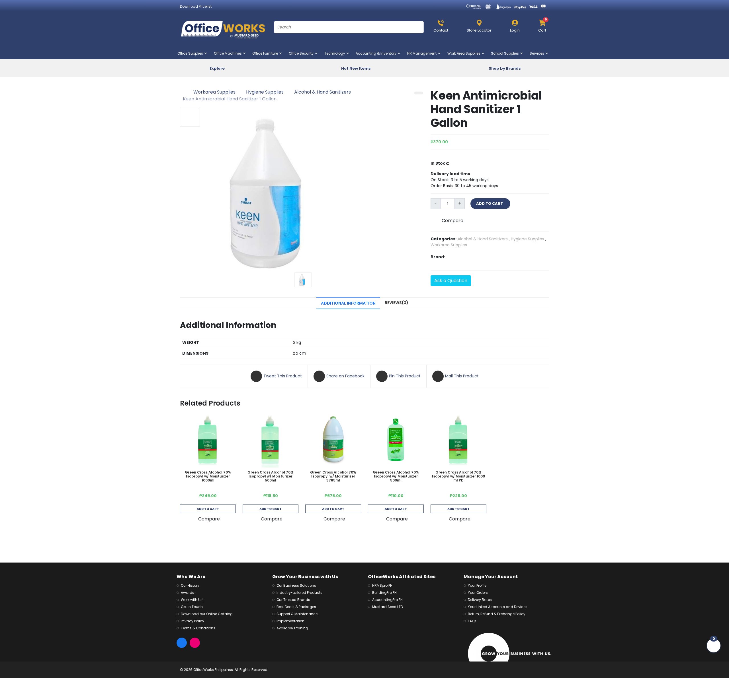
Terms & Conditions (198, 628)
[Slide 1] (303, 279)
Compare (452, 220)
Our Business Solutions (296, 585)
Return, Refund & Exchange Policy (496, 613)
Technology (335, 53)
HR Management (423, 53)
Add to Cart (208, 509)
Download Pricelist (196, 6)
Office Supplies (191, 53)
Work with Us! (192, 599)
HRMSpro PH (382, 585)
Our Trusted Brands (293, 599)
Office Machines (229, 53)
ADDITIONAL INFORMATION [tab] (348, 303)
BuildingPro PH (384, 592)
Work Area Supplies (465, 53)
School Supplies (506, 53)
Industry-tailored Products (299, 592)
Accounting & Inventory (377, 53)
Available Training (292, 628)
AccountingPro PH (387, 599)
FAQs (472, 621)
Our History (190, 585)
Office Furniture (266, 53)
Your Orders (478, 592)
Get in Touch (192, 606)
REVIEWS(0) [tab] (396, 302)
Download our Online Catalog (207, 613)
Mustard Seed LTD (387, 606)
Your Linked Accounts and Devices (497, 606)
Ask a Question (450, 280)
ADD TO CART (490, 203)
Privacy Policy (192, 621)
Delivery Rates (480, 599)
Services (538, 53)
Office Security (302, 53)
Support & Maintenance (297, 613)
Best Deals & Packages (296, 606)
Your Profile (477, 585)
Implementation (290, 621)
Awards (187, 592)
